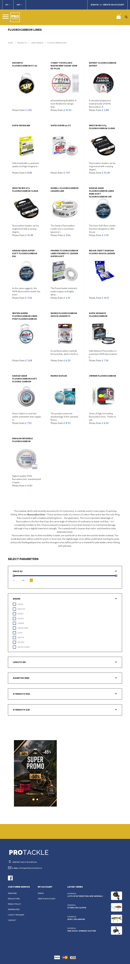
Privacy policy (14, 904)
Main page (12, 893)
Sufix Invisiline (21, 125)
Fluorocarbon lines (56, 43)
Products (22, 43)
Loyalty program (16, 915)
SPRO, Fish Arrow (76, 919)
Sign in (41, 893)
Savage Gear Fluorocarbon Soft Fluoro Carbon (24, 379)
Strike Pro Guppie (76, 908)
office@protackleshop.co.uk (30, 868)
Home (10, 43)
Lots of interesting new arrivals (85, 896)
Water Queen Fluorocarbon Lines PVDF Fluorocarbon (24, 316)
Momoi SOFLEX (59, 376)
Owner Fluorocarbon (102, 376)
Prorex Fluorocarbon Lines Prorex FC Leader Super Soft (64, 253)
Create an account (47, 899)
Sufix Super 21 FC (61, 125)
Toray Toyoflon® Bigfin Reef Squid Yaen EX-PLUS (64, 66)
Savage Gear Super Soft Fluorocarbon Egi (24, 253)
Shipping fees (14, 909)
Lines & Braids (37, 43)
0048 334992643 (30, 862)
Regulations (14, 899)
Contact (12, 920)
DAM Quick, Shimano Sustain (81, 931)
